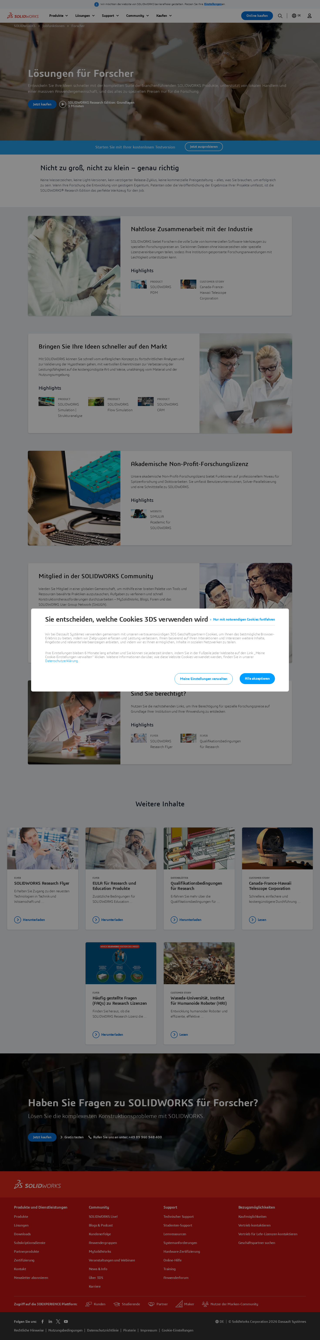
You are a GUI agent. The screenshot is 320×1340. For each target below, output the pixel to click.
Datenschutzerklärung (61, 661)
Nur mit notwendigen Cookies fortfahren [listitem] (244, 619)
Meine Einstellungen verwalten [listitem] (203, 679)
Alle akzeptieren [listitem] (257, 678)
